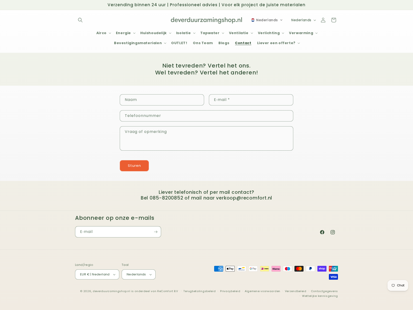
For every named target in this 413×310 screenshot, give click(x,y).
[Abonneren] (155, 231)
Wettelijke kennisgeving (320, 296)
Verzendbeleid (295, 291)
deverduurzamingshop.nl (111, 291)
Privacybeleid (230, 291)
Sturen (134, 165)
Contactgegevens (324, 291)
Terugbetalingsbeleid (199, 291)
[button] (80, 20)
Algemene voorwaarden (262, 291)
